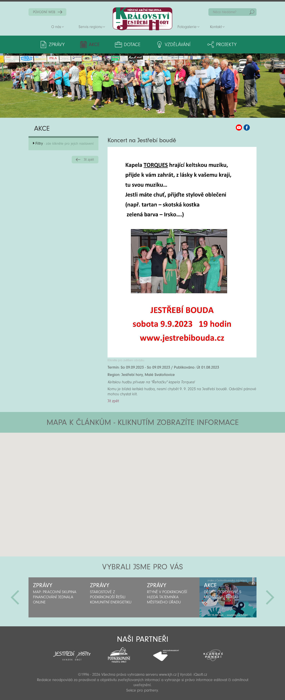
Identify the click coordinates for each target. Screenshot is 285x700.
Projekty (226, 44)
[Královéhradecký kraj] (166, 653)
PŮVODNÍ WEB (44, 12)
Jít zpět (89, 160)
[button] (155, 459)
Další (270, 597)
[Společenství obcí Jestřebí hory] (72, 653)
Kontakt (216, 26)
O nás (56, 26)
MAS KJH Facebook (247, 127)
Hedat (251, 12)
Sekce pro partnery (142, 690)
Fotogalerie (187, 26)
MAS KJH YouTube (239, 127)
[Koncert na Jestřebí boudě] (182, 356)
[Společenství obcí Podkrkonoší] (118, 654)
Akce (94, 44)
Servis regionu (90, 26)
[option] (57, 597)
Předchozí (15, 597)
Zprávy (57, 44)
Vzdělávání (177, 44)
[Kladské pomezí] (213, 653)
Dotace (132, 44)
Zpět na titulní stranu (142, 18)
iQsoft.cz (200, 674)
